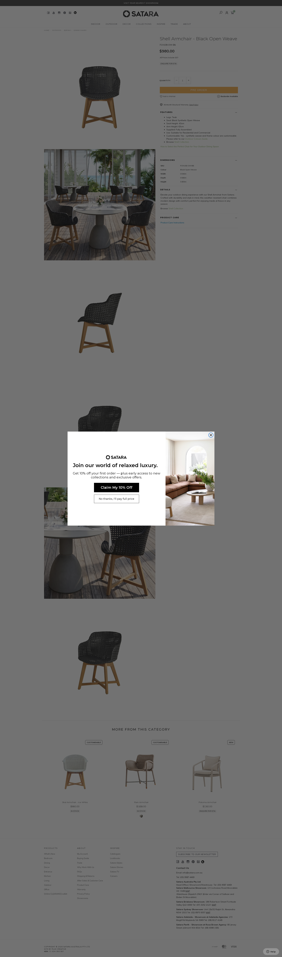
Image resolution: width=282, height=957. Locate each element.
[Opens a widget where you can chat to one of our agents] (271, 952)
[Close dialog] (211, 435)
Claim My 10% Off (116, 487)
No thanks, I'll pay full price (116, 498)
